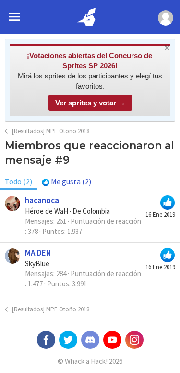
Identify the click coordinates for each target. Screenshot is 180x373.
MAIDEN (38, 252)
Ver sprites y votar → (90, 103)
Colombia (96, 211)
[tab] (66, 181)
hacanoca (42, 200)
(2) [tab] (18, 181)
